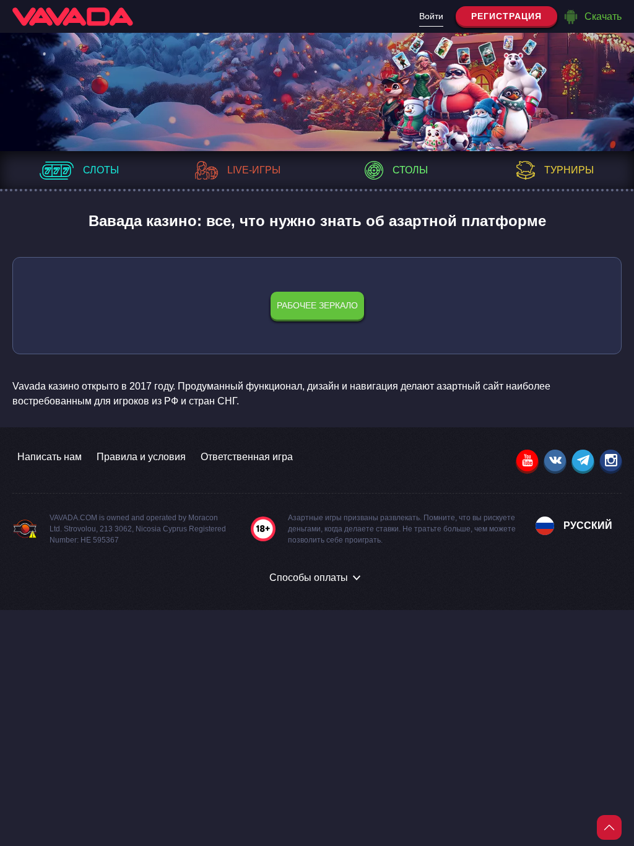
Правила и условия (141, 456)
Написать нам (49, 456)
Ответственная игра (247, 456)
